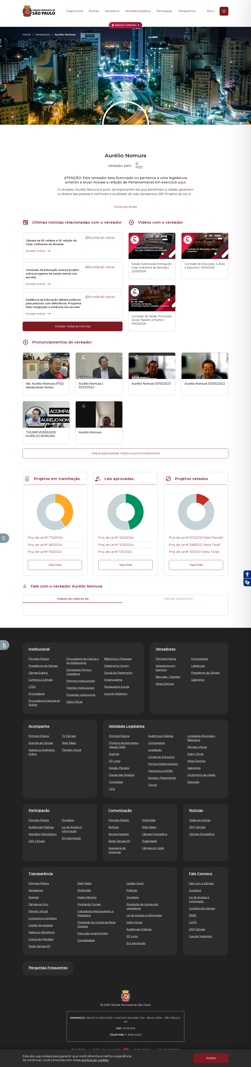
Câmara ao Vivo (38, 904)
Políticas (131, 890)
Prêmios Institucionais (80, 681)
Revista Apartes (118, 834)
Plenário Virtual (71, 750)
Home (27, 34)
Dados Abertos (86, 897)
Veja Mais (55, 565)
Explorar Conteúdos (126, 25)
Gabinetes (197, 679)
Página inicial (74, 11)
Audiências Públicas (160, 736)
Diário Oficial (74, 701)
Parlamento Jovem (116, 665)
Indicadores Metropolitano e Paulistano (95, 913)
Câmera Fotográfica (201, 834)
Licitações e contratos (42, 918)
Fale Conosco (200, 874)
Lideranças (198, 665)
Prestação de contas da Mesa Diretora (96, 924)
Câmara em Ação (153, 848)
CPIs (112, 789)
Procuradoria (36, 693)
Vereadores (112, 11)
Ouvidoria (68, 820)
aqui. (182, 182)
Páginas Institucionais (80, 688)
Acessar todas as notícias (72, 326)
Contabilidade (86, 940)
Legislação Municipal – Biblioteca (201, 738)
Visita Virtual (134, 922)
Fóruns (152, 785)
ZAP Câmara (36, 841)
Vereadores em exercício (165, 668)
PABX (192, 915)
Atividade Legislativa (126, 726)
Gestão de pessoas (40, 925)
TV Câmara (69, 736)
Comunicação (120, 810)
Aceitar (211, 1058)
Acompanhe (38, 726)
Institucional (39, 649)
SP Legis (114, 761)
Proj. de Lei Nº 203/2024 (115, 545)
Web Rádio (69, 743)
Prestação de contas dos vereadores (142, 906)
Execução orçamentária (92, 933)
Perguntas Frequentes (48, 968)
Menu (210, 11)
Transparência (187, 11)
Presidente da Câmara (205, 672)
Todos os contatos (73, 599)
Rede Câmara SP (119, 841)
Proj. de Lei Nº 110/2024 (44, 552)
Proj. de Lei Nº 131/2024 (115, 552)
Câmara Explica (38, 672)
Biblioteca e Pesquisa (118, 658)
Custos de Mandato (41, 939)
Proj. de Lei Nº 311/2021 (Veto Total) (194, 552)
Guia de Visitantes (115, 693)
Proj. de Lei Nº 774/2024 (45, 537)
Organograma (113, 679)
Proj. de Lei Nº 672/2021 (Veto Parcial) (196, 537)
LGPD (193, 922)
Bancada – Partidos (168, 676)
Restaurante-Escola (116, 686)
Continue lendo (125, 207)
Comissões (116, 782)
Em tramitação (71, 838)
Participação (164, 11)
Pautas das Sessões (121, 775)
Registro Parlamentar (162, 778)
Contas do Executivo (161, 757)
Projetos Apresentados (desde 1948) (123, 745)
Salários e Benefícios (41, 932)
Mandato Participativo (42, 834)
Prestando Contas (89, 904)
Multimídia (148, 820)
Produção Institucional (80, 695)
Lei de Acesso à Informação (72, 829)
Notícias (94, 11)
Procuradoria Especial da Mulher (44, 702)
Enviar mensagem (178, 599)
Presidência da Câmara (43, 665)
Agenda (114, 754)
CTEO (32, 686)
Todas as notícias (199, 820)
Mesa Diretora (165, 683)
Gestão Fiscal (134, 883)
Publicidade (149, 841)
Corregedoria (199, 658)
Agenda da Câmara (40, 743)
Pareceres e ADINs (160, 771)
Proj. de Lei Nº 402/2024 (115, 537)
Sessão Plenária (119, 768)
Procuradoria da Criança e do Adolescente (82, 661)
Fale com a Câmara (201, 883)
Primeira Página (38, 658)
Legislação (155, 750)
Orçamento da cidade (201, 775)
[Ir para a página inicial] (39, 11)
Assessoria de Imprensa (117, 850)
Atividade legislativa (137, 11)
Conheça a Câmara (40, 679)
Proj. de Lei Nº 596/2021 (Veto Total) (194, 545)
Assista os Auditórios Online (41, 752)
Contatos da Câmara (202, 908)
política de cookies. (95, 1060)
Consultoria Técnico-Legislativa (79, 672)
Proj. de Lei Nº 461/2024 (45, 545)
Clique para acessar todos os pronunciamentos (126, 453)
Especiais (193, 782)
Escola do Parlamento (118, 672)
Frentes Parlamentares (163, 764)
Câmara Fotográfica (154, 834)
